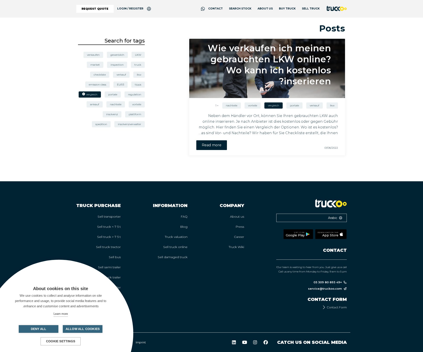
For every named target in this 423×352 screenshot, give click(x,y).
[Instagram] (255, 342)
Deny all (38, 329)
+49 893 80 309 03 (328, 282)
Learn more (61, 313)
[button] (311, 218)
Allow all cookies (83, 329)
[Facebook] (265, 342)
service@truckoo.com (325, 288)
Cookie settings (60, 341)
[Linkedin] (234, 342)
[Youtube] (244, 342)
